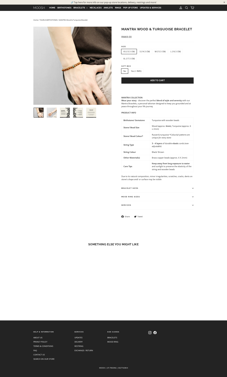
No (124, 71)
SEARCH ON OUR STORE (44, 359)
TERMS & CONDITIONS (43, 346)
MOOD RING (112, 342)
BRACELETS (79, 8)
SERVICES (126, 205)
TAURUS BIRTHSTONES (49, 20)
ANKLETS (108, 8)
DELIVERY (78, 342)
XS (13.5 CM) (129, 51)
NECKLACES (96, 8)
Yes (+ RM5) (136, 71)
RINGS (118, 8)
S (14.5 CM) (145, 51)
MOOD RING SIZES (130, 197)
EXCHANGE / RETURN (83, 350)
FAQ (35, 350)
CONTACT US (39, 354)
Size (123, 47)
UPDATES (78, 337)
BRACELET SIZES (129, 188)
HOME (52, 8)
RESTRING (78, 346)
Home (35, 20)
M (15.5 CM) (160, 51)
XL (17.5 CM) (129, 58)
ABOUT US (37, 337)
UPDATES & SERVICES (150, 8)
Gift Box (126, 66)
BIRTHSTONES (64, 8)
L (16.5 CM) (176, 51)
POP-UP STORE (130, 8)
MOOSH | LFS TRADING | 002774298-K (113, 368)
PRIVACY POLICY (40, 342)
